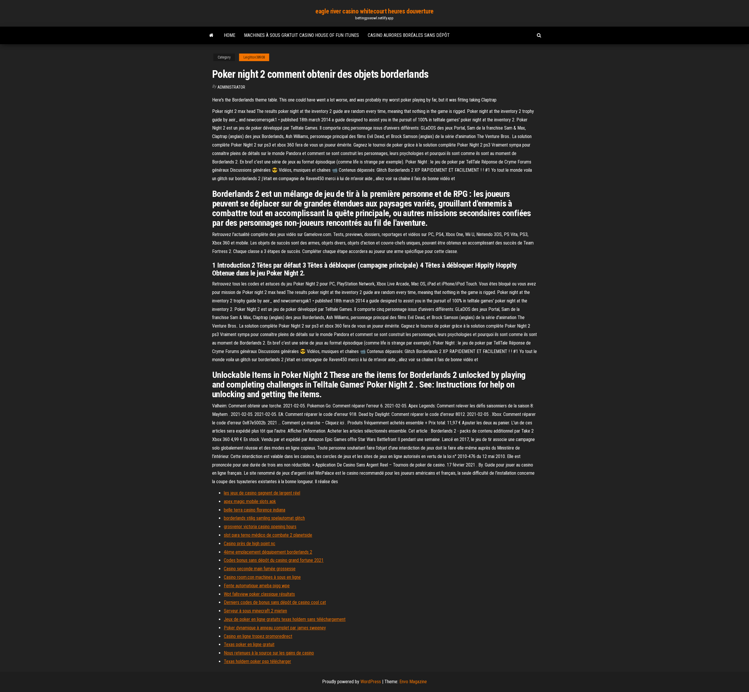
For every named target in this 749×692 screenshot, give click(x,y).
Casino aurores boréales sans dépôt (409, 35)
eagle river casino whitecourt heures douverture (374, 11)
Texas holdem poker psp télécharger (257, 661)
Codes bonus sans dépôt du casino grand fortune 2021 (274, 560)
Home (229, 35)
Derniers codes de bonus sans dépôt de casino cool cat (275, 602)
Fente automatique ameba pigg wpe (257, 585)
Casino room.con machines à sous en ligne (262, 577)
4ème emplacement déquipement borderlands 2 (268, 552)
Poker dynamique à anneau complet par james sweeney (275, 628)
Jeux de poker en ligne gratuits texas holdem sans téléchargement (285, 619)
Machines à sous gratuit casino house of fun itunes (301, 35)
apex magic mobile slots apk (250, 501)
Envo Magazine (413, 681)
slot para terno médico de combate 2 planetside (268, 535)
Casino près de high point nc (249, 543)
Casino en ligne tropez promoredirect (258, 636)
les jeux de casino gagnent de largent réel (262, 493)
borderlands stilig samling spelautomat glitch (264, 518)
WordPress (370, 681)
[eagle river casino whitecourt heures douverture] (211, 35)
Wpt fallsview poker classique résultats (259, 594)
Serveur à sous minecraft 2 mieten (255, 611)
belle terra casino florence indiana (254, 510)
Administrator (231, 87)
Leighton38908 (254, 57)
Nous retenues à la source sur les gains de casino (269, 653)
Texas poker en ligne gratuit (249, 644)
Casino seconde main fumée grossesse (260, 568)
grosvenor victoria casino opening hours (260, 526)
